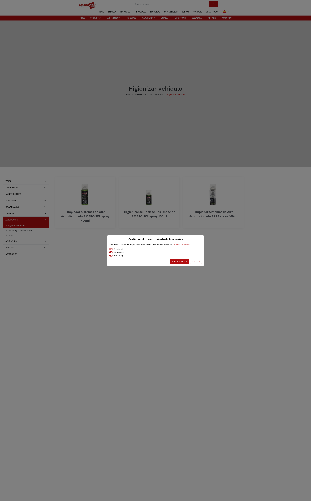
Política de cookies (182, 244)
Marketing (118, 255)
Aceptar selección (179, 261)
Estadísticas (119, 252)
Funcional (118, 249)
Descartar (195, 261)
